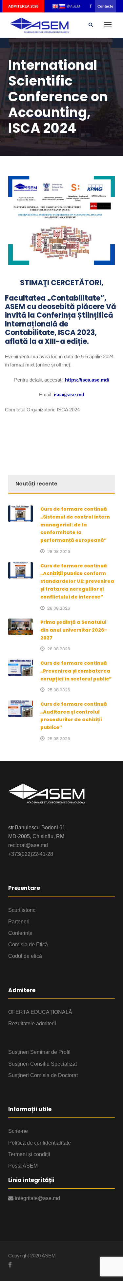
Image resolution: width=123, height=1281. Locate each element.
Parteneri (19, 921)
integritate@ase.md (36, 1198)
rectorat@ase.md (28, 845)
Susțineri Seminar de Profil (39, 1052)
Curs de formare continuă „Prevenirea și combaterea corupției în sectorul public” (76, 671)
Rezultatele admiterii (32, 1023)
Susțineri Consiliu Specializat (42, 1064)
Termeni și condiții (29, 1154)
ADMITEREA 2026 (23, 6)
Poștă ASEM (23, 1166)
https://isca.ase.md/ (87, 380)
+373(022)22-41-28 (30, 854)
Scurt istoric (21, 910)
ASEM (75, 6)
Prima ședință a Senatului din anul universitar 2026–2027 (73, 630)
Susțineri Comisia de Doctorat (43, 1075)
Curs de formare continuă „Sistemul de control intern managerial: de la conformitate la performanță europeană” (75, 524)
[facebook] (91, 6)
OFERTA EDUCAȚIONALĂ (40, 1012)
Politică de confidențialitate (39, 1143)
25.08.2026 (58, 690)
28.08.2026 (58, 551)
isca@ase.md (69, 394)
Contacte (105, 6)
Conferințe (20, 933)
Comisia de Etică (28, 944)
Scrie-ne (18, 1131)
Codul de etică (25, 956)
